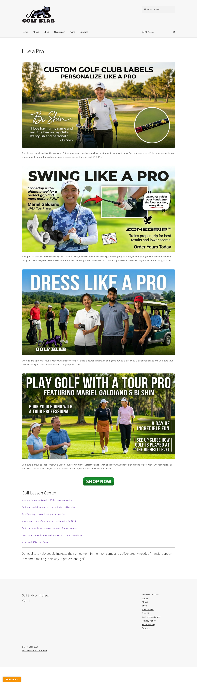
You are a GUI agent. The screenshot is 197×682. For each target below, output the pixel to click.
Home (25, 31)
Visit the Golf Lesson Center (35, 542)
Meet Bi (145, 613)
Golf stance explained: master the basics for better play (49, 528)
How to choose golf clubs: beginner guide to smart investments (53, 535)
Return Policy (148, 624)
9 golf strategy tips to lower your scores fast (44, 514)
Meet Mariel (148, 609)
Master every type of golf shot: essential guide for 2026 (49, 521)
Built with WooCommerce (34, 650)
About (36, 31)
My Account (59, 31)
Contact (84, 31)
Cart (72, 31)
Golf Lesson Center (151, 616)
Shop (46, 31)
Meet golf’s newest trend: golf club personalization (47, 500)
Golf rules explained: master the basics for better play (48, 507)
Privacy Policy (148, 620)
